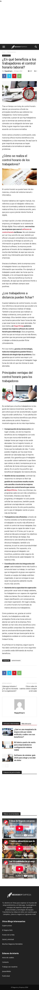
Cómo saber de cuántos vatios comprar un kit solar (28, 688)
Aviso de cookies (8, 957)
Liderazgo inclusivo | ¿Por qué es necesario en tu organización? (10, 688)
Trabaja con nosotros (9, 967)
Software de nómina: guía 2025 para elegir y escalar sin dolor (25, 757)
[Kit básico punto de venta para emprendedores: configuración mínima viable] (7, 745)
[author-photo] (19, 710)
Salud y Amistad (8, 939)
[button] (3, 47)
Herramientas (11, 52)
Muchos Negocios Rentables (12, 944)
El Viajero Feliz (7, 930)
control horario (16, 660)
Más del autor (26, 724)
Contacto (5, 962)
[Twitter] (9, 76)
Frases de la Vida (8, 935)
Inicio (3, 52)
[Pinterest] (14, 76)
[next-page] (7, 766)
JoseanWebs (6, 971)
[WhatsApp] (19, 76)
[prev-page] (3, 766)
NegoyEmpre (8, 71)
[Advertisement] (19, 23)
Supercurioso (7, 926)
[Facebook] (4, 76)
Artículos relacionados (11, 724)
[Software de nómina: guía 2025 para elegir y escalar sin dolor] (7, 758)
